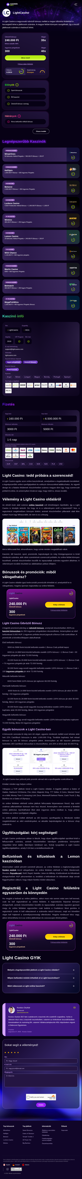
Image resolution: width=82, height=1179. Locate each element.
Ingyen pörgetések (13, 362)
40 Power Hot (27, 1140)
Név (5, 1057)
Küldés (41, 1105)
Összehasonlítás (47, 1143)
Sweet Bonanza (27, 1130)
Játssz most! (25, 58)
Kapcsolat (64, 1130)
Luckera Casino (8, 1140)
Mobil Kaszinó (12, 369)
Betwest (5, 1136)
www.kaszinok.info (22, 1012)
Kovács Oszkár (23, 1008)
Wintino (5, 1143)
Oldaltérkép (45, 1135)
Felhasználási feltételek (25, 64)
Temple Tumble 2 (28, 1136)
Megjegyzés (8, 1072)
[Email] (74, 1008)
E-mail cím (8, 1064)
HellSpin (5, 1133)
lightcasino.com (10, 355)
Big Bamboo (26, 1143)
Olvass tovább (41, 131)
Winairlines (6, 1130)
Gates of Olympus (28, 1133)
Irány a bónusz (59, 605)
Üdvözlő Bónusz (30, 362)
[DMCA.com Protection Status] (16, 1169)
